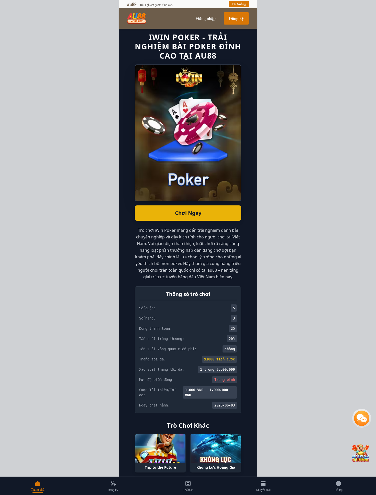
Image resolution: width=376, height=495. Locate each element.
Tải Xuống (239, 4)
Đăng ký (236, 18)
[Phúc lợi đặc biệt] (361, 452)
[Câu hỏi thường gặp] (361, 418)
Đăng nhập (206, 18)
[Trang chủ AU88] (136, 18)
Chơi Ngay (188, 213)
